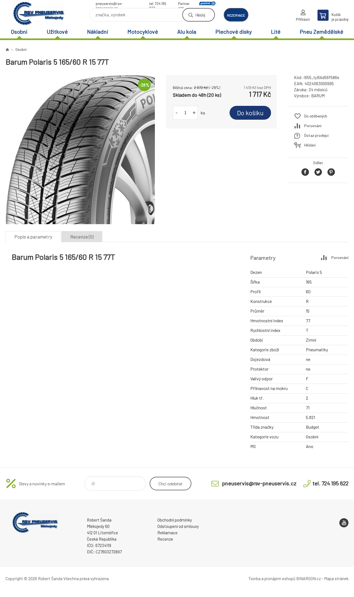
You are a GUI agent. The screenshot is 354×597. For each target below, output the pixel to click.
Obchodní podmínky (174, 519)
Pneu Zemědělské (321, 31)
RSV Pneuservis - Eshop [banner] (39, 13)
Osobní (19, 31)
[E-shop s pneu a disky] (7, 49)
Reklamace (167, 532)
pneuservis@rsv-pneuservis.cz (109, 4)
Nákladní (97, 31)
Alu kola (186, 31)
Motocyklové (142, 31)
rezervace (236, 15)
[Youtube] (343, 522)
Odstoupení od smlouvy (178, 526)
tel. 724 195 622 (157, 4)
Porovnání (312, 125)
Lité (275, 31)
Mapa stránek (336, 578)
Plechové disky (233, 31)
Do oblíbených (315, 116)
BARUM (318, 95)
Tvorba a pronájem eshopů (271, 578)
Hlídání (310, 145)
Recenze (165, 538)
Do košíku (250, 113)
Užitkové (57, 31)
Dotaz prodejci (316, 135)
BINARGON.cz (308, 578)
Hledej (200, 14)
